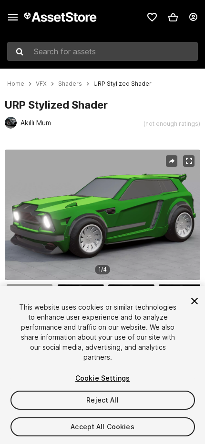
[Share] (171, 161)
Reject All (102, 400)
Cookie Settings (102, 378)
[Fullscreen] (189, 161)
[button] (173, 17)
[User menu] (193, 17)
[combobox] (102, 51)
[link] (152, 17)
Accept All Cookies (102, 427)
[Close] (194, 301)
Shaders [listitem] (70, 84)
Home (15, 84)
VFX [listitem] (41, 84)
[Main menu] (12, 17)
